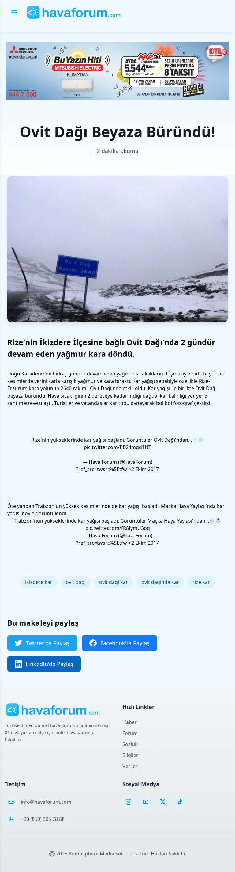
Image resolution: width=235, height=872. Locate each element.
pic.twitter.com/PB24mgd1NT (117, 447)
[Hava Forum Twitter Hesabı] (163, 802)
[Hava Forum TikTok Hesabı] (180, 802)
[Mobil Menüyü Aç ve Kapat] (14, 12)
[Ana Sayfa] (74, 12)
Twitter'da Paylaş (48, 643)
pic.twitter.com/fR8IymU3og (117, 528)
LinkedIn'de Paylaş (49, 664)
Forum (130, 733)
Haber (129, 722)
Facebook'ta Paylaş (125, 643)
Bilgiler (130, 755)
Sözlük (130, 744)
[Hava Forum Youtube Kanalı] (146, 802)
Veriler (130, 766)
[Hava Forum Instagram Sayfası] (128, 802)
